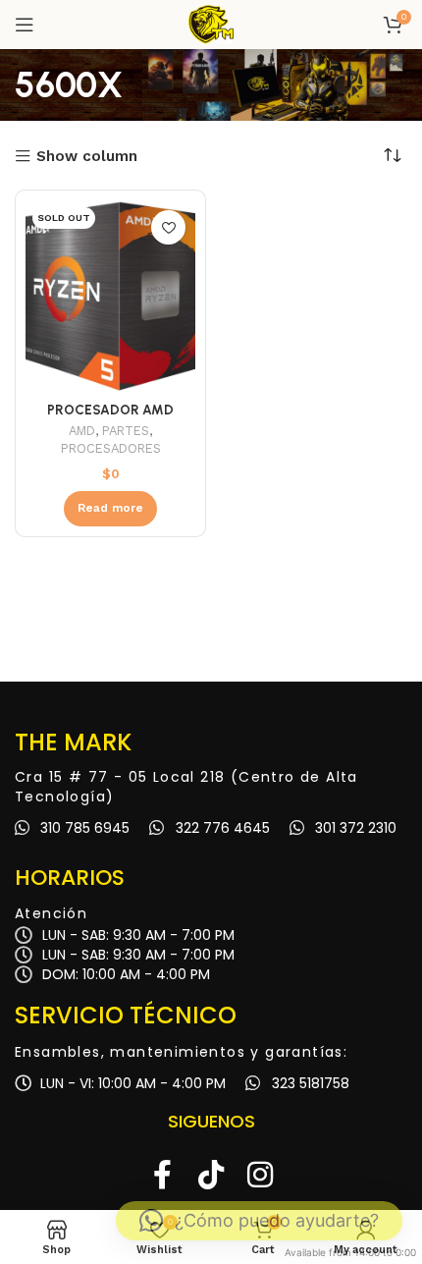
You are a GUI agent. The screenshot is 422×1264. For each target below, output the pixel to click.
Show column (86, 156)
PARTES (125, 430)
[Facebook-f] (162, 1174)
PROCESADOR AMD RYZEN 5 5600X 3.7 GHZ (110, 417)
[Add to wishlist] (168, 227)
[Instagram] (260, 1174)
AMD (82, 430)
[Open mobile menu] (24, 24)
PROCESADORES (111, 448)
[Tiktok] (211, 1174)
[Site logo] (211, 23)
